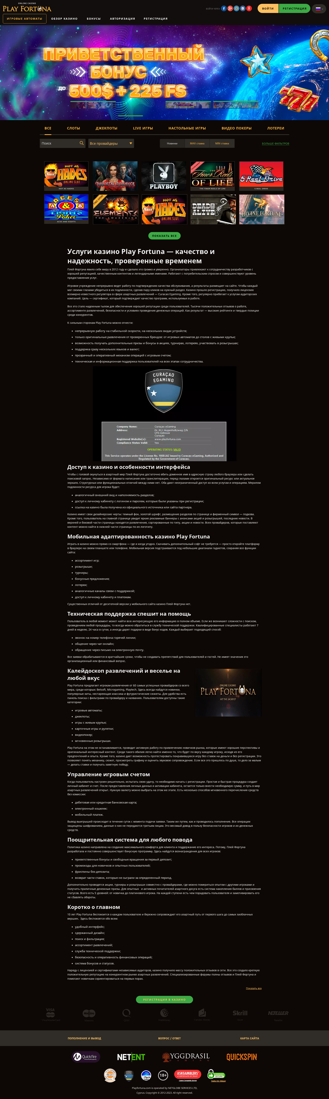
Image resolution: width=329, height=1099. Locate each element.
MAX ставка (197, 143)
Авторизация (122, 18)
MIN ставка (222, 143)
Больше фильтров (275, 143)
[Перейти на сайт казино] (27, 6)
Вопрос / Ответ (169, 1038)
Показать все (164, 236)
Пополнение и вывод (84, 1038)
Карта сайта (249, 1038)
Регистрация (295, 8)
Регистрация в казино (164, 999)
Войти (268, 8)
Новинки (172, 143)
